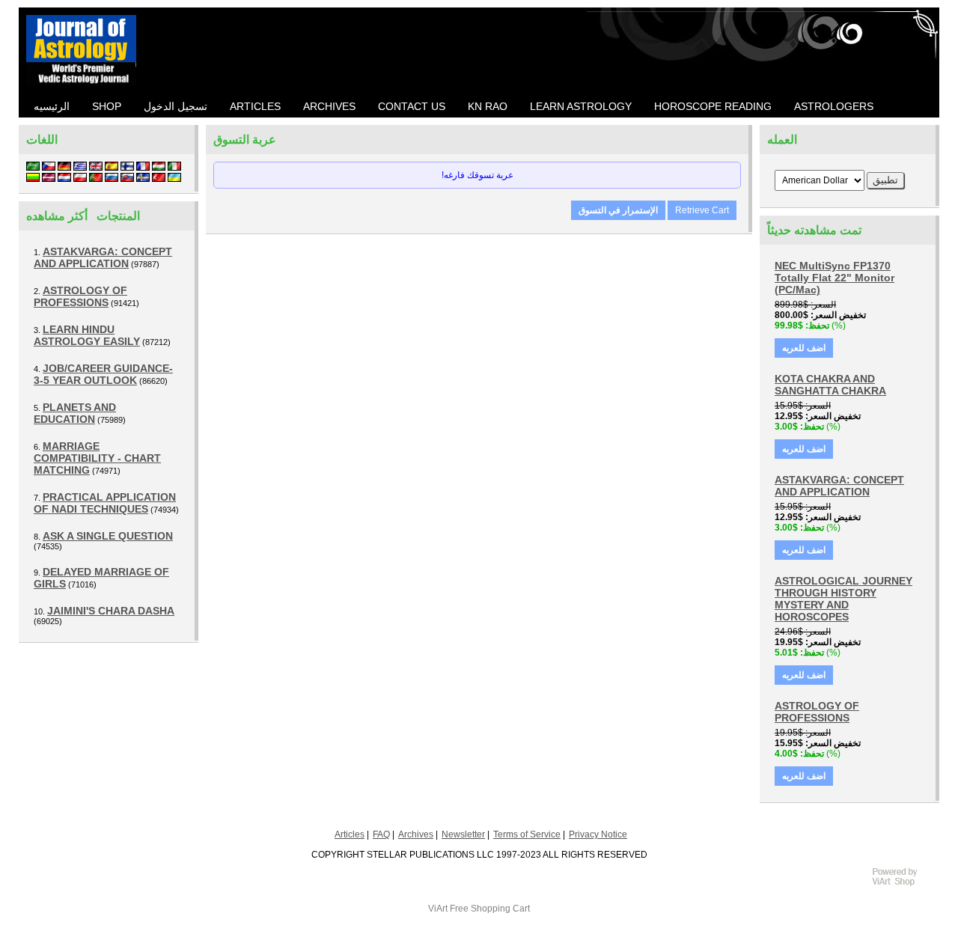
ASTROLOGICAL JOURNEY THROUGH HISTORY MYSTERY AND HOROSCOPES (843, 599)
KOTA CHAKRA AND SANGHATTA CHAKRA (830, 385)
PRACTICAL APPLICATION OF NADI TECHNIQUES (105, 503)
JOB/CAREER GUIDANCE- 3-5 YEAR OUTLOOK (103, 374)
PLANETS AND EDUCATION (75, 413)
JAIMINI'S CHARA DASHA (110, 611)
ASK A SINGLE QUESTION (108, 536)
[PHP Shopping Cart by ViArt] (902, 884)
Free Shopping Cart (490, 908)
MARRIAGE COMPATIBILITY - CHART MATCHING (97, 458)
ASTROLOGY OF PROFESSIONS (80, 296)
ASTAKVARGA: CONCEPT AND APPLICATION (103, 257)
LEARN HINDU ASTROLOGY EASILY (87, 335)
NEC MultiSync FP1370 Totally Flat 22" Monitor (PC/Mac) (834, 278)
